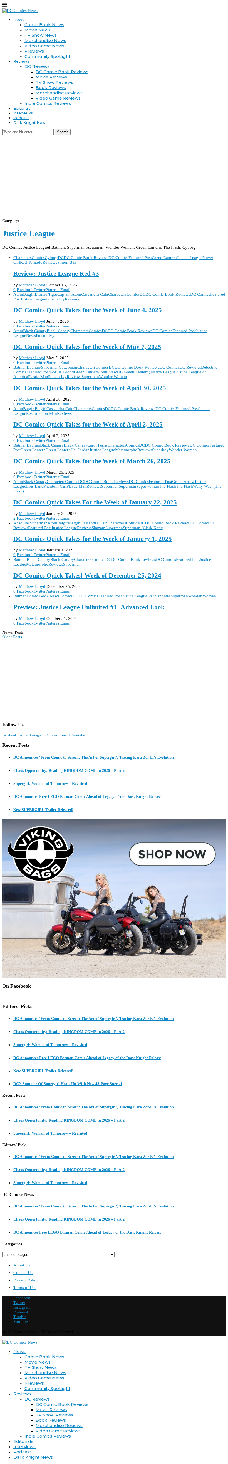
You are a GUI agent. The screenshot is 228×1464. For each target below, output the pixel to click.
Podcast (21, 117)
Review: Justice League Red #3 (56, 273)
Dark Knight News (30, 122)
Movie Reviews (51, 77)
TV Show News (40, 35)
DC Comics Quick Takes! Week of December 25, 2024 (87, 575)
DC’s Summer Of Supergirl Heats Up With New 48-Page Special (67, 1084)
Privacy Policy (25, 1280)
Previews (34, 51)
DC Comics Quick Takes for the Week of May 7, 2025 (87, 346)
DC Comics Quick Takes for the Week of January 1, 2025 (92, 538)
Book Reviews (51, 87)
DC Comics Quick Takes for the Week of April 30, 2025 (89, 388)
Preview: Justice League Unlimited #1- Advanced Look (89, 607)
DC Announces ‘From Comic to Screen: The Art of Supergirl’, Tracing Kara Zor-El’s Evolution (93, 757)
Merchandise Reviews (59, 92)
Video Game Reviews (58, 98)
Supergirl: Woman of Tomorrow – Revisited (50, 784)
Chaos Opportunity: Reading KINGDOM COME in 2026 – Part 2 (69, 770)
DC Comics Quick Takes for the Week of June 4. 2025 (87, 310)
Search (62, 132)
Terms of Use (24, 1287)
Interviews (23, 113)
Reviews (21, 61)
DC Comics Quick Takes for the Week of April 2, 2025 (88, 424)
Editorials (22, 108)
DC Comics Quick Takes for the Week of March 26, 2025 (91, 461)
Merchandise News (45, 40)
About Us (21, 1265)
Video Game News (44, 45)
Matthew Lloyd (32, 285)
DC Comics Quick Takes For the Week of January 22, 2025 (95, 502)
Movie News (37, 30)
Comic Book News (44, 24)
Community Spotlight (47, 56)
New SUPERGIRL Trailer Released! (43, 810)
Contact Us (23, 1272)
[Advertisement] (114, 177)
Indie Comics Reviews (47, 103)
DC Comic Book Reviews (62, 71)
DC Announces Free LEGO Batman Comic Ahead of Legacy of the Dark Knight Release (87, 797)
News (18, 19)
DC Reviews (37, 66)
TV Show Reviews (54, 82)
